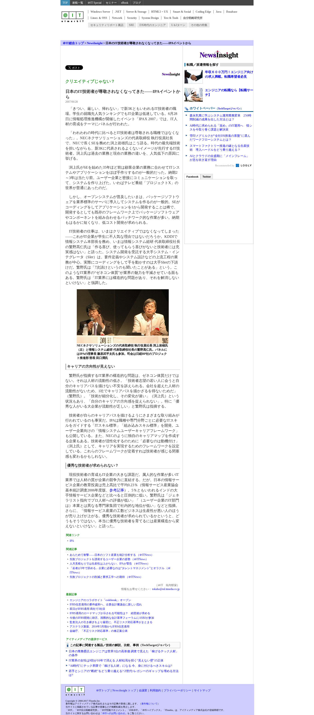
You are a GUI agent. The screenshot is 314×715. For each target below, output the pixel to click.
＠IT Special (94, 2)
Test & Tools (171, 18)
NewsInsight (95, 43)
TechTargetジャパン (229, 108)
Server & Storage (136, 11)
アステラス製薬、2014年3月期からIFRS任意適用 (99, 626)
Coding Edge (203, 11)
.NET (118, 11)
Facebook (192, 176)
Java (218, 11)
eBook (124, 2)
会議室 (143, 690)
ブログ (137, 2)
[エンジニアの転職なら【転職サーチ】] (193, 95)
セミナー (111, 2)
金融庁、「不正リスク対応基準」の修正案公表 (99, 631)
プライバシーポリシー (177, 690)
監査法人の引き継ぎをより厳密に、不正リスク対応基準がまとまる (111, 622)
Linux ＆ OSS (99, 18)
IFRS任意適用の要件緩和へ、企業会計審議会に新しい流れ (106, 604)
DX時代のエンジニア (153, 25)
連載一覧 (77, 2)
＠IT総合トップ (73, 43)
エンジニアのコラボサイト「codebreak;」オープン (100, 600)
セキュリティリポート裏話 (106, 25)
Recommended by (225, 165)
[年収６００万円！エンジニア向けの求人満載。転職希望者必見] (193, 77)
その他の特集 (199, 25)
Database (231, 11)
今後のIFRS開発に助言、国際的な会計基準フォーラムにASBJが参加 (112, 617)
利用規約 (155, 690)
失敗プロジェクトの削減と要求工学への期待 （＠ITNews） (106, 577)
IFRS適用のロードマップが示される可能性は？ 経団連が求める (110, 613)
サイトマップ (202, 690)
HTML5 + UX (159, 11)
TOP (65, 2)
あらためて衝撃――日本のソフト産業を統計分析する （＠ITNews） (112, 554)
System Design (150, 18)
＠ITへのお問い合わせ (113, 713)
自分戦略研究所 (193, 18)
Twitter (207, 176)
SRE (131, 25)
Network (117, 18)
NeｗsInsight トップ (124, 690)
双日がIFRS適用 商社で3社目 (87, 608)
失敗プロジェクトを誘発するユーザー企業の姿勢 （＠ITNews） (109, 559)
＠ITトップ (103, 690)
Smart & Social (182, 11)
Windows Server (100, 11)
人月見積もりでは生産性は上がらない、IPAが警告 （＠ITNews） (110, 563)
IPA (72, 540)
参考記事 (116, 490)
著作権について (149, 703)
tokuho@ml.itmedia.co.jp (165, 589)
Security (132, 18)
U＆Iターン (178, 25)
